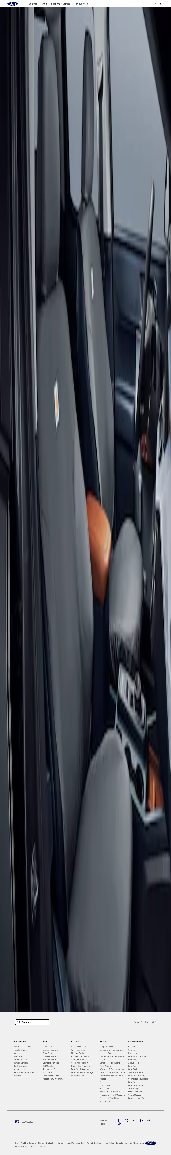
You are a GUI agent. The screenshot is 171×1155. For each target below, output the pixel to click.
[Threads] (149, 1120)
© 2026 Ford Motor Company (25, 1143)
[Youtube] (134, 1120)
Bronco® (138, 1022)
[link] (41, 1143)
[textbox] (32, 1022)
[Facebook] (119, 1120)
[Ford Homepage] (150, 1143)
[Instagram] (141, 1120)
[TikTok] (119, 1123)
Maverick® (150, 1022)
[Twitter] (126, 1120)
